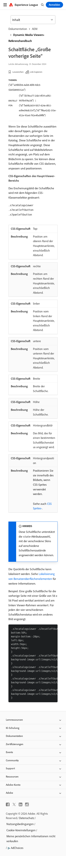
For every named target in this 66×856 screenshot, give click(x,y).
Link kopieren (36, 71)
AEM (34, 29)
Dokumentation (17, 29)
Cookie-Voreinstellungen (21, 830)
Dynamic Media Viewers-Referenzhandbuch (26, 38)
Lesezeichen (17, 71)
